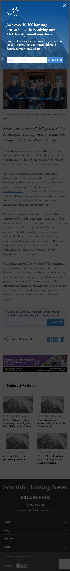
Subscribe (55, 60)
